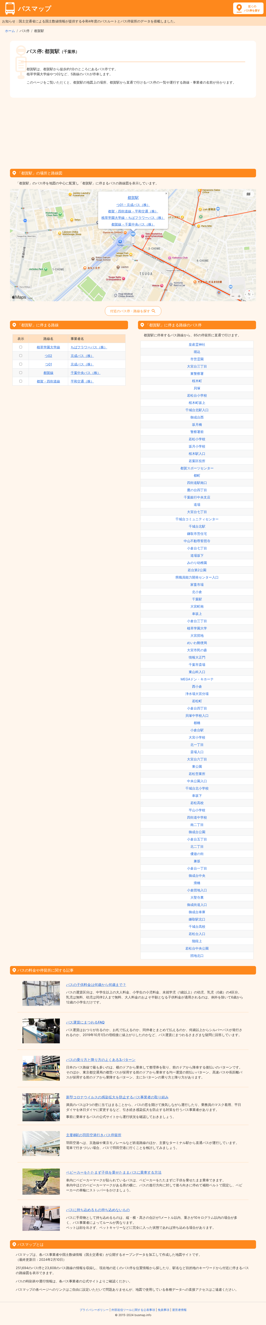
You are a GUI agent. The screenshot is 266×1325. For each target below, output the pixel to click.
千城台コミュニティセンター (197, 519)
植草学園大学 (197, 628)
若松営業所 (197, 774)
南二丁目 (197, 825)
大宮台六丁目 (197, 759)
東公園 (197, 766)
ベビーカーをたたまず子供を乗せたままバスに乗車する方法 (113, 1172)
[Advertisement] (133, 132)
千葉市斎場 (197, 664)
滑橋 (197, 883)
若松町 (197, 701)
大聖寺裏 (197, 897)
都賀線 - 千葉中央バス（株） (133, 224)
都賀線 (48, 373)
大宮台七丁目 (197, 512)
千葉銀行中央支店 (197, 497)
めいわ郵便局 (197, 643)
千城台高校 (197, 926)
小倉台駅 (197, 730)
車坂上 (197, 614)
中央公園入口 (197, 781)
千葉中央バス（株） (86, 373)
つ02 (48, 356)
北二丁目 (197, 846)
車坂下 (197, 795)
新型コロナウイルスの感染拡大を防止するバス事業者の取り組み (117, 1097)
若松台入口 (197, 934)
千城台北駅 (197, 526)
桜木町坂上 (197, 403)
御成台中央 (197, 875)
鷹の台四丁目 (197, 490)
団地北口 (197, 956)
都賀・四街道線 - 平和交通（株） (133, 211)
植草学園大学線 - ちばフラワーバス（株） (133, 218)
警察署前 (197, 432)
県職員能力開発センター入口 (197, 577)
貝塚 (197, 388)
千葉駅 (197, 599)
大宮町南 (197, 606)
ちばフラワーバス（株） (89, 347)
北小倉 (197, 592)
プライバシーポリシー (94, 1309)
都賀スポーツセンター (197, 468)
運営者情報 (179, 1309)
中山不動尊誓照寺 (197, 541)
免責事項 (163, 1309)
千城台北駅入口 (197, 410)
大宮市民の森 (197, 650)
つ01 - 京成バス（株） (133, 205)
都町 (197, 475)
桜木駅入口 (197, 454)
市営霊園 (197, 359)
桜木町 (197, 381)
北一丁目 (197, 745)
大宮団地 (197, 635)
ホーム (10, 31)
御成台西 (197, 417)
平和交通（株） (82, 381)
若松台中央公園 (197, 948)
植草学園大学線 (48, 347)
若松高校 (197, 803)
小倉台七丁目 (197, 548)
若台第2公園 (197, 570)
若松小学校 (197, 439)
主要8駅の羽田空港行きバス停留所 (93, 1135)
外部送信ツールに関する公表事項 (133, 1309)
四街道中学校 (197, 817)
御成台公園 (197, 832)
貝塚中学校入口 (197, 715)
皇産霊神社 (197, 344)
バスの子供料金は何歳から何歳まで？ (96, 985)
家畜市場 (197, 584)
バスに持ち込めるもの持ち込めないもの (98, 1210)
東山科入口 (197, 672)
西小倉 (197, 686)
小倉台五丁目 (197, 839)
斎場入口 (197, 752)
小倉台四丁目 (197, 708)
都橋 (197, 723)
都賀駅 (133, 197)
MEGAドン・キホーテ (197, 679)
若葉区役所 (197, 461)
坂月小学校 (197, 446)
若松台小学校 (197, 395)
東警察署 (197, 373)
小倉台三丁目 (197, 621)
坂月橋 (197, 424)
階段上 (197, 941)
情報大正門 (197, 657)
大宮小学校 (197, 737)
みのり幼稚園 (197, 563)
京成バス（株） (82, 356)
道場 (197, 504)
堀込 (197, 352)
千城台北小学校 (197, 788)
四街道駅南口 (197, 483)
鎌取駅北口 (197, 919)
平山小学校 (197, 810)
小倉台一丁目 (197, 868)
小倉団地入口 (197, 890)
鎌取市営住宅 (197, 534)
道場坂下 (197, 555)
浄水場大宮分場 (197, 694)
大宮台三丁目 (197, 366)
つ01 (48, 364)
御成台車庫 (197, 912)
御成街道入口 (197, 905)
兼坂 (197, 861)
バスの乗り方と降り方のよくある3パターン (100, 1060)
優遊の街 (197, 854)
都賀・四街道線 (48, 381)
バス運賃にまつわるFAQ (85, 1022)
